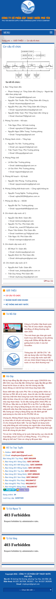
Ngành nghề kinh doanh (17, 300)
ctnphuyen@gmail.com (31, 584)
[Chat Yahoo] (22, 490)
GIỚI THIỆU (18, 41)
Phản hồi (49, 281)
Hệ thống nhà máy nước (17, 305)
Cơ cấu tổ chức (33, 41)
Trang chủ (6, 41)
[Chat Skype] (9, 490)
